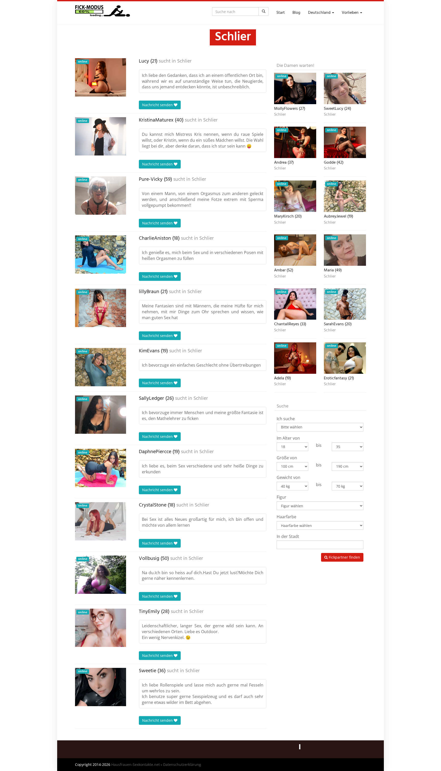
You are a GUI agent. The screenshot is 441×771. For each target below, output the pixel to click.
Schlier (184, 61)
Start (280, 12)
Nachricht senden (158, 104)
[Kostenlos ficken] (102, 12)
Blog (296, 12)
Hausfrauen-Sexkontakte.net (135, 764)
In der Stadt (288, 536)
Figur (281, 497)
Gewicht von (288, 477)
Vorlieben (351, 12)
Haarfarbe (286, 517)
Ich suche (286, 418)
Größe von (287, 458)
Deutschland (320, 12)
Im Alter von (288, 438)
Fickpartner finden (344, 557)
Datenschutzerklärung (182, 764)
